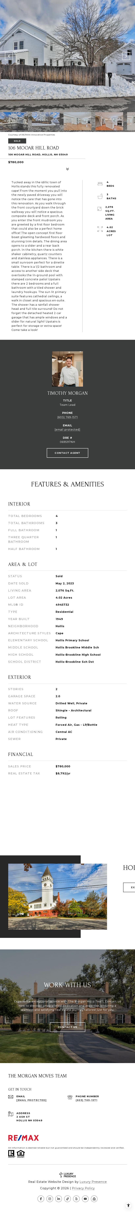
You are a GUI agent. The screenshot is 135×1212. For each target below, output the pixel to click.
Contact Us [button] (67, 1027)
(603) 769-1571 (67, 417)
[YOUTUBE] (85, 1199)
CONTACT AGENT (67, 452)
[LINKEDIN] (58, 1199)
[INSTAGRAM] (49, 1199)
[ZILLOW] (94, 1199)
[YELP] (76, 1199)
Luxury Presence (93, 1182)
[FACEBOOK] (41, 1199)
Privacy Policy (83, 1188)
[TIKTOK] (67, 1199)
